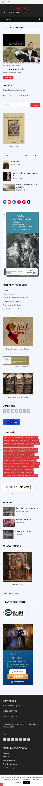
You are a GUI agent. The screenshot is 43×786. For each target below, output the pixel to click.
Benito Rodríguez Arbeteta (20, 443)
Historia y (12, 593)
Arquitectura (17, 437)
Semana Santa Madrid (24, 520)
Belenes (7, 443)
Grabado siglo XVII (19, 452)
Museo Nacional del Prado (27, 460)
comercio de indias (27, 446)
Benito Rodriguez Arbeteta (13, 72)
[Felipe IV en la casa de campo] (9, 508)
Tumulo (29, 472)
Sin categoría (19, 472)
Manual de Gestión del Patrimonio (15, 298)
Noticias (7, 463)
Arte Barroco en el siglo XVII (20, 440)
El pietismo (15, 162)
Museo (14, 460)
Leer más (8, 77)
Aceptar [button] (27, 782)
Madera (7, 460)
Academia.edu (11, 422)
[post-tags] (35, 156)
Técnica (7, 475)
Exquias (16, 449)
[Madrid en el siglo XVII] (8, 532)
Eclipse (5, 290)
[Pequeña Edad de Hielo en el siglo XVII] (9, 185)
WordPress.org (8, 768)
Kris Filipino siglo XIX (14, 69)
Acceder (6, 757)
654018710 (13, 711)
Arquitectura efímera (30, 437)
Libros (26, 457)
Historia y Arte (28, 63)
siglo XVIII (28, 469)
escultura (7, 449)
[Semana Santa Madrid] (9, 520)
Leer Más (18, 782)
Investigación (8, 457)
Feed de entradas (9, 760)
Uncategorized (17, 475)
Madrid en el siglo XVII (24, 531)
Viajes (27, 475)
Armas (5, 63)
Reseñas (25, 466)
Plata (36, 463)
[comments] (26, 156)
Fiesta (34, 449)
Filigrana (7, 452)
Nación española (9, 294)
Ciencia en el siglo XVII (11, 446)
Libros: (5, 593)
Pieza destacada (18, 463)
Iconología (30, 455)
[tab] (7, 156)
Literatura (34, 457)
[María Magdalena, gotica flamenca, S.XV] (7, 173)
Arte (11, 63)
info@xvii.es (13, 716)
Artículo (34, 440)
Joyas (18, 457)
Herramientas (32, 452)
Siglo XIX (16, 65)
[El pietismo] (6, 162)
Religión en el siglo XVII (12, 466)
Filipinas (17, 63)
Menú (8, 19)
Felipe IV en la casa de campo (27, 508)
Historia (7, 455)
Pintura (29, 463)
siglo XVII (18, 469)
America (7, 437)
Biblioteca (35, 443)
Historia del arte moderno (12, 301)
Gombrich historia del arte (12, 309)
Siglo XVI (8, 469)
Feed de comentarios (10, 764)
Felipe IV (26, 449)
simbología (8, 472)
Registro (6, 753)
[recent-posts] (17, 156)
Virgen (34, 475)
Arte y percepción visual (12, 305)
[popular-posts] (7, 156)
